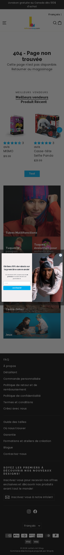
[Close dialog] (60, 255)
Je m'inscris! (16, 288)
